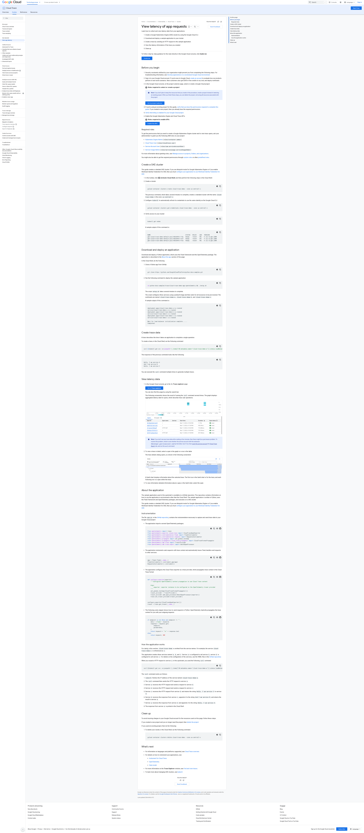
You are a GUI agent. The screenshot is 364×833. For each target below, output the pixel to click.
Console (334, 2)
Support (114, 812)
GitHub (198, 809)
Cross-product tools (51, 2)
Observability (161, 21)
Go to (154, 388)
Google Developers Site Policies (168, 794)
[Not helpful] (221, 21)
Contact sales (32, 818)
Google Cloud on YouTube (287, 818)
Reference (23, 12)
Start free (356, 8)
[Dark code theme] (217, 186)
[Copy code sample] (220, 186)
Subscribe (342, 829)
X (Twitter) (283, 815)
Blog (281, 809)
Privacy (40, 829)
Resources (34, 12)
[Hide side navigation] (23, 829)
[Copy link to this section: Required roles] (156, 130)
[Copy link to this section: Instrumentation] (157, 514)
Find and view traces (190, 768)
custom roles (188, 157)
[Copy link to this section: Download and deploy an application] (181, 250)
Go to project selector (155, 103)
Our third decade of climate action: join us (78, 829)
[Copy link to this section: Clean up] (153, 714)
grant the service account (199, 444)
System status (116, 818)
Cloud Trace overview (192, 751)
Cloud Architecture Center (203, 818)
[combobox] (317, 2)
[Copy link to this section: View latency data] (162, 379)
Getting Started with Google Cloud (206, 812)
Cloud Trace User (151, 143)
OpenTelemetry (154, 762)
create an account (196, 78)
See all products (32, 809)
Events (282, 812)
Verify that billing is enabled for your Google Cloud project (164, 113)
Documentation (151, 21)
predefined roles (203, 157)
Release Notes (116, 815)
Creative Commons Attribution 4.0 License (189, 792)
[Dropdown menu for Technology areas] (40, 2)
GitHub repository (163, 517)
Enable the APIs (152, 123)
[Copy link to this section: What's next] (155, 747)
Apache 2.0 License (143, 794)
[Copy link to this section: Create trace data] (162, 333)
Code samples (200, 815)
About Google (32, 829)
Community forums (118, 809)
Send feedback (215, 27)
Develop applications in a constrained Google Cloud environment (188, 75)
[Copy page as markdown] (195, 26)
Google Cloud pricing (34, 812)
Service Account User (152, 146)
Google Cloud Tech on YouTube (289, 821)
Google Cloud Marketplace (35, 815)
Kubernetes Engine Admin (154, 140)
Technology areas (32, 2)
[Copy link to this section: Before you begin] (161, 68)
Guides (14, 12)
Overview (5, 12)
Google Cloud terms (58, 829)
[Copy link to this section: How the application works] (166, 645)
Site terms (47, 829)
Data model (153, 765)
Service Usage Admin (152, 150)
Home (143, 21)
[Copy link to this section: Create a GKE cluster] (165, 165)
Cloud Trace (11, 8)
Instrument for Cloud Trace (158, 758)
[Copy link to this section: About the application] (166, 490)
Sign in (359, 2)
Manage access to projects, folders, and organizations (190, 154)
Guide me (147, 58)
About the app (166, 257)
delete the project (193, 722)
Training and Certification (203, 821)
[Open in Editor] (217, 528)
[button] (12, 50)
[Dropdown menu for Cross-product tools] (60, 2)
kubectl (180, 772)
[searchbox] (12, 18)
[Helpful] (218, 21)
